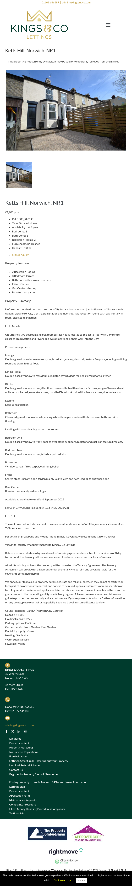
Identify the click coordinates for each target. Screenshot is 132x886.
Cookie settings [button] (63, 880)
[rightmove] (66, 849)
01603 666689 (50, 2)
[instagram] (25, 731)
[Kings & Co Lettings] (39, 9)
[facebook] (6, 731)
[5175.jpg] (66, 110)
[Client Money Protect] (66, 859)
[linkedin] (19, 731)
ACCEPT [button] (81, 880)
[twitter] (12, 731)
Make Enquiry (20, 254)
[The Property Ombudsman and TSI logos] (66, 823)
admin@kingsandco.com (76, 2)
